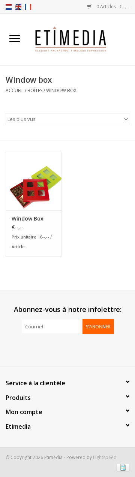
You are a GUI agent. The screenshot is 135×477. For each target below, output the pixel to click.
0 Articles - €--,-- (112, 6)
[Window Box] (34, 181)
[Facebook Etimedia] (61, 349)
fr (28, 7)
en (18, 7)
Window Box (28, 218)
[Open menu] (14, 38)
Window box (61, 90)
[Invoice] (121, 467)
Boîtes (34, 90)
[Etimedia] (82, 38)
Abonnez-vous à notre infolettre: (68, 309)
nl (9, 7)
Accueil (15, 90)
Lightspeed (105, 457)
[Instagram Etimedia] (74, 349)
